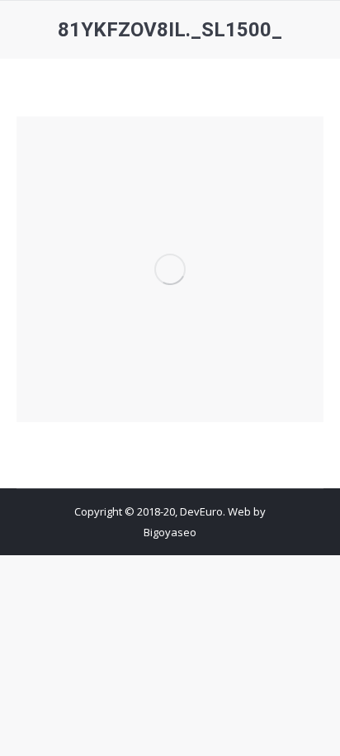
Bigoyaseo (170, 532)
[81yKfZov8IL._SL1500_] (170, 269)
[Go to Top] (313, 729)
